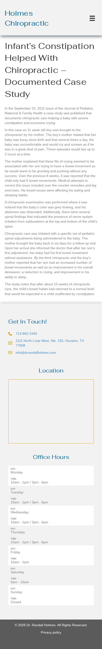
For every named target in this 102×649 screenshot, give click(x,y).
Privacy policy (51, 632)
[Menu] (92, 18)
